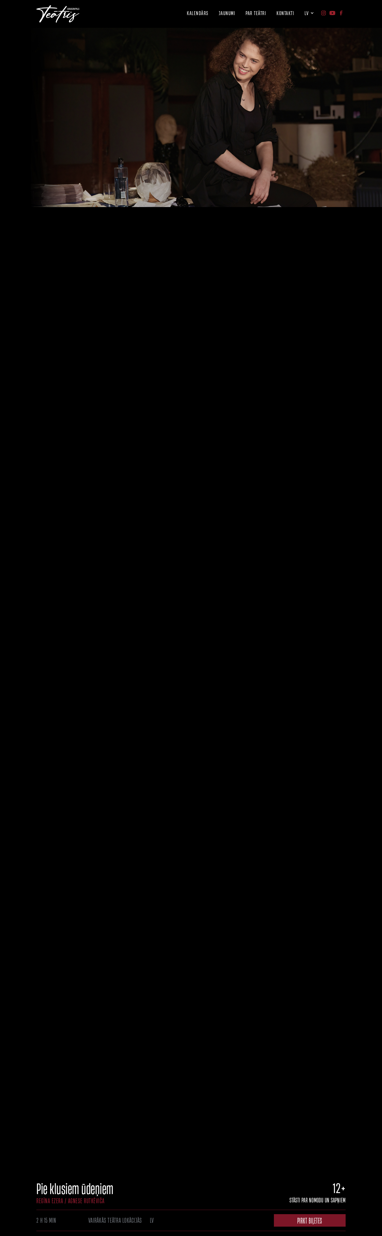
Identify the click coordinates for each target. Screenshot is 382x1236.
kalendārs (197, 13)
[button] (255, 11)
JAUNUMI (227, 13)
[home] (57, 14)
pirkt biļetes (309, 1220)
